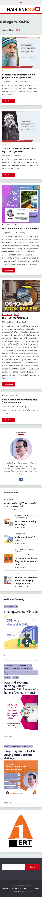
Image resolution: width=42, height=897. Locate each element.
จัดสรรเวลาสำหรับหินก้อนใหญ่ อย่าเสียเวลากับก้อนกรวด (26, 561)
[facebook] (21, 479)
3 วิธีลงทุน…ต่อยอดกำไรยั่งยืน (21, 612)
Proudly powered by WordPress (16, 888)
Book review (7, 225)
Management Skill (21, 534)
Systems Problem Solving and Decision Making (26, 516)
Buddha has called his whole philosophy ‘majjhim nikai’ (18, 76)
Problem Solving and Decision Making (18, 669)
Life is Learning (8, 396)
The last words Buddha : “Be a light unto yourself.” (19, 150)
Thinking (7, 677)
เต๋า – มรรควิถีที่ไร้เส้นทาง (15, 318)
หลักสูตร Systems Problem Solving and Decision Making (21, 755)
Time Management (22, 555)
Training (15, 677)
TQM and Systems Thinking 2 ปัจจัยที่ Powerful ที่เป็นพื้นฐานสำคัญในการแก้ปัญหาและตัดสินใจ (21, 688)
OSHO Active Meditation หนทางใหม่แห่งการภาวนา (19, 401)
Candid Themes (24, 891)
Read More (9, 101)
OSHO (4, 71)
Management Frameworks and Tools (24, 550)
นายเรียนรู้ (23, 82)
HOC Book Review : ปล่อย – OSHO (20, 228)
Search (32, 867)
